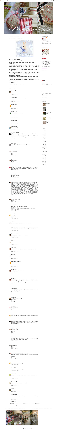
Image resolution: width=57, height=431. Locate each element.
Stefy (12, 240)
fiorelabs (12, 328)
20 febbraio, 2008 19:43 (14, 316)
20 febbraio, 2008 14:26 (14, 218)
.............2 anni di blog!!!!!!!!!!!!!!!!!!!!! (48, 118)
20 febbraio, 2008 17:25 (14, 258)
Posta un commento (13, 401)
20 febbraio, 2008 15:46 (14, 244)
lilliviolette (44, 95)
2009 (43, 144)
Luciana (12, 197)
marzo (43, 159)
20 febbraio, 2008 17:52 (14, 266)
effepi (12, 388)
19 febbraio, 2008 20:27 (14, 101)
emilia (12, 213)
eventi (50, 93)
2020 (43, 128)
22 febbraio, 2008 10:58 (14, 364)
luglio (43, 154)
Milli (12, 297)
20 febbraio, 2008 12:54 (14, 201)
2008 (43, 145)
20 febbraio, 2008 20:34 (14, 324)
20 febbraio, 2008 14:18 (14, 210)
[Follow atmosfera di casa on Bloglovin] (44, 68)
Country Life (13, 381)
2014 (43, 137)
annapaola (13, 111)
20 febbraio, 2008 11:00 (14, 194)
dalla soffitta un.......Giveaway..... (48, 104)
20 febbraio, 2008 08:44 (14, 155)
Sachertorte (13, 166)
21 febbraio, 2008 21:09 (14, 348)
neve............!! (48, 107)
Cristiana (12, 90)
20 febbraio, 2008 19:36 (14, 310)
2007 (43, 164)
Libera (12, 150)
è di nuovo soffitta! (47, 122)
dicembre (43, 147)
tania (12, 221)
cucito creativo (45, 93)
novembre (43, 148)
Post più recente (12, 403)
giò (11, 351)
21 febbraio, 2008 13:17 (14, 340)
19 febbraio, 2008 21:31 (14, 108)
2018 (43, 131)
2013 (43, 138)
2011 (43, 141)
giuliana (12, 159)
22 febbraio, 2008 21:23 (14, 370)
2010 (43, 143)
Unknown (12, 104)
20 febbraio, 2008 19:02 (14, 275)
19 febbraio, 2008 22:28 (14, 117)
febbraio (43, 161)
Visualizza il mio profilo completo (46, 43)
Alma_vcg (12, 126)
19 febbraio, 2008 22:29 (14, 123)
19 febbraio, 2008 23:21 (14, 129)
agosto (43, 152)
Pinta (12, 143)
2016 (43, 134)
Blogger (32, 428)
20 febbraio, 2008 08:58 (14, 162)
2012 (43, 140)
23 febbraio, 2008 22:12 (14, 385)
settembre (43, 151)
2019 (43, 130)
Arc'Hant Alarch (13, 132)
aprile (43, 158)
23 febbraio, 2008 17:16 (14, 378)
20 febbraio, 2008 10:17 (14, 177)
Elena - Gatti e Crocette (14, 261)
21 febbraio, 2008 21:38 (14, 358)
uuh (12, 361)
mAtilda (12, 373)
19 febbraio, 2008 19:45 (14, 94)
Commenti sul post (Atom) (16, 405)
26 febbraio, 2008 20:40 (14, 399)
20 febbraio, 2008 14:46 (14, 230)
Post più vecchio (37, 403)
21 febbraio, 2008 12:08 (14, 333)
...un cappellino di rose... (48, 113)
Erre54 (12, 343)
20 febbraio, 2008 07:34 (14, 146)
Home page (24, 403)
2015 (43, 135)
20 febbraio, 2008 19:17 (14, 285)
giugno (43, 155)
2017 (43, 132)
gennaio (43, 162)
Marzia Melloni (13, 233)
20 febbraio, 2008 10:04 (14, 170)
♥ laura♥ (12, 180)
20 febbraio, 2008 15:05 (14, 237)
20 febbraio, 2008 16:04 (14, 251)
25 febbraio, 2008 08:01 (14, 391)
